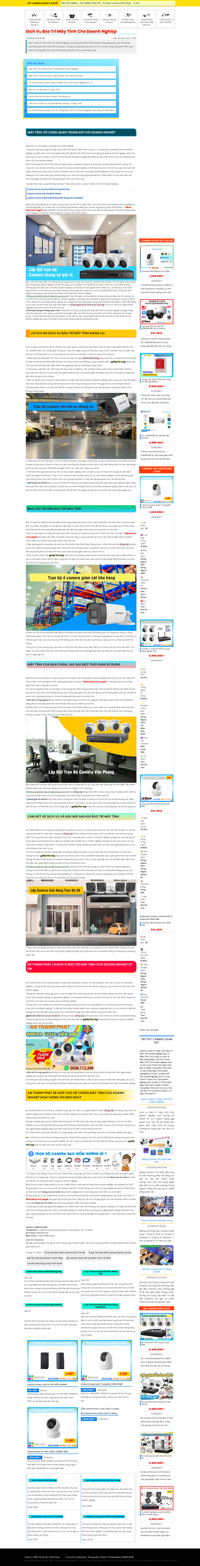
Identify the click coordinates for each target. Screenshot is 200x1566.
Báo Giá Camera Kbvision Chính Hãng (45, 1258)
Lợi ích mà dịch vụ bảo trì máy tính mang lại (49, 96)
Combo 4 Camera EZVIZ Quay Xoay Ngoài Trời (155, 650)
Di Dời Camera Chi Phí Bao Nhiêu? (44, 1304)
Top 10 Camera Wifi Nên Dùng (156, 1220)
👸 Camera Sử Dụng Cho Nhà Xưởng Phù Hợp (103, 1516)
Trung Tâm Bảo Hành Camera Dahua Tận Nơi (109, 1252)
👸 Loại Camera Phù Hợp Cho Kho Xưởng (101, 1480)
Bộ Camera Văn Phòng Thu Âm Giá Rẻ (156, 1403)
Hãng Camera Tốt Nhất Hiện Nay (156, 1160)
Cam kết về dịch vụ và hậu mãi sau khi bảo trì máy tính (55, 103)
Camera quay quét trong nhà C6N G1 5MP (102, 1384)
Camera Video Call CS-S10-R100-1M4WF (47, 1384)
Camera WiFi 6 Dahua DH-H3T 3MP (155, 805)
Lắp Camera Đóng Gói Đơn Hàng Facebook (100, 1305)
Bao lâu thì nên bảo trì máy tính (44, 89)
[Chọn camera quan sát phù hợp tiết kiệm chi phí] (173, 19)
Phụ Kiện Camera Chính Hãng (117, 3)
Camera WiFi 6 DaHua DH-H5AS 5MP (156, 924)
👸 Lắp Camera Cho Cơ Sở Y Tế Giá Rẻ (46, 1516)
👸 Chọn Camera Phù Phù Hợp (42, 1480)
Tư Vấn (136, 3)
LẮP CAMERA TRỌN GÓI (90, 3)
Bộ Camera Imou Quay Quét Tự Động (99, 1413)
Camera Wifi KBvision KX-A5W (155, 271)
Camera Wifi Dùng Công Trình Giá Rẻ (44, 1263)
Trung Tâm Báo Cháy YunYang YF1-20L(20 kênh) (156, 380)
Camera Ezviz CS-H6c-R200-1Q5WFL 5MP (47, 1451)
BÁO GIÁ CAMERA (69, 3)
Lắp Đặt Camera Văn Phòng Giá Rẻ (156, 1270)
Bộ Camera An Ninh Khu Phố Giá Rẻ (156, 1457)
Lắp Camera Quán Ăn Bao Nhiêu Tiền (100, 1272)
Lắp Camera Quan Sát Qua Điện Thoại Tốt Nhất (88, 1258)
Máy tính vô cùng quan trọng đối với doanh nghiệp (53, 68)
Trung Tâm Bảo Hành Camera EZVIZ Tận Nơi (64, 1252)
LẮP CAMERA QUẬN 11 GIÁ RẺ (42, 3)
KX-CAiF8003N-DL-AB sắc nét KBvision (155, 436)
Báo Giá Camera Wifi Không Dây (43, 1271)
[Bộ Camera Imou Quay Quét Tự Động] (100, 1408)
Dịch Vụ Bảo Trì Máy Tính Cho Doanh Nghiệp (156, 1100)
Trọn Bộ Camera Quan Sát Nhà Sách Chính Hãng (155, 1513)
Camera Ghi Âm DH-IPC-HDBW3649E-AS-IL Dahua (153, 327)
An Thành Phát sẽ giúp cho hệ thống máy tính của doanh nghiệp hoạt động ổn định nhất (72, 110)
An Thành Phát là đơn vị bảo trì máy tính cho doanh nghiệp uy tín (61, 82)
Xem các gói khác (150, 1030)
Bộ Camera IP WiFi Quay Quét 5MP (155, 1343)
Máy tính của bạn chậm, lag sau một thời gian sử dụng (55, 75)
